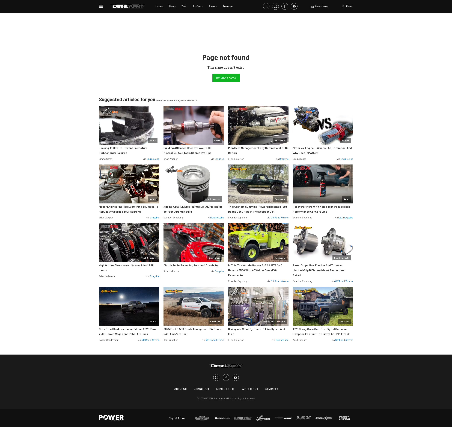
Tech (184, 6)
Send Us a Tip (225, 389)
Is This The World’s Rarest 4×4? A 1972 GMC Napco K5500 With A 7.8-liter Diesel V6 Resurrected (255, 270)
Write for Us (250, 389)
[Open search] (266, 6)
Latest (159, 6)
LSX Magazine (345, 217)
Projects (198, 6)
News (172, 6)
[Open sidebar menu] (101, 6)
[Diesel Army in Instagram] (216, 377)
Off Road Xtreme (280, 217)
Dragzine (219, 158)
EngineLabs (153, 158)
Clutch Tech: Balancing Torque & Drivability (191, 265)
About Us (180, 389)
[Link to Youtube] (294, 6)
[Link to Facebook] (284, 6)
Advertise (271, 389)
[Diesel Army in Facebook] (226, 377)
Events (213, 6)
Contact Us (201, 389)
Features (228, 6)
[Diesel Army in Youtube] (235, 377)
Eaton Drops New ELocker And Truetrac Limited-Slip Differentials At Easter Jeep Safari (319, 270)
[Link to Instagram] (275, 6)
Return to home (226, 77)
